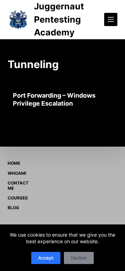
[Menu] (110, 19)
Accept (45, 258)
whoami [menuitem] (17, 173)
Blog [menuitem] (13, 207)
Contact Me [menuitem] (18, 185)
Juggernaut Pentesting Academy (59, 19)
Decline (79, 258)
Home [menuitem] (14, 163)
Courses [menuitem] (18, 197)
